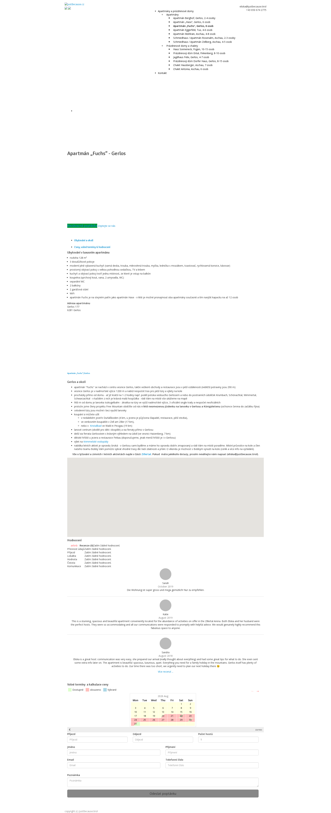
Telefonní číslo (174, 759)
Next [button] (257, 690)
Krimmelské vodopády (95, 441)
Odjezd (137, 734)
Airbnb (74, 545)
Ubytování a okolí (83, 240)
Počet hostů (205, 734)
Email (70, 759)
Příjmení (170, 747)
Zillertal (146, 454)
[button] (205, 493)
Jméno (71, 747)
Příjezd (71, 734)
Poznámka (73, 775)
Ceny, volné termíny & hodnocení (92, 247)
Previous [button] (252, 690)
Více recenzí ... (165, 671)
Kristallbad (96, 425)
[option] (165, 710)
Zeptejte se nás (106, 225)
